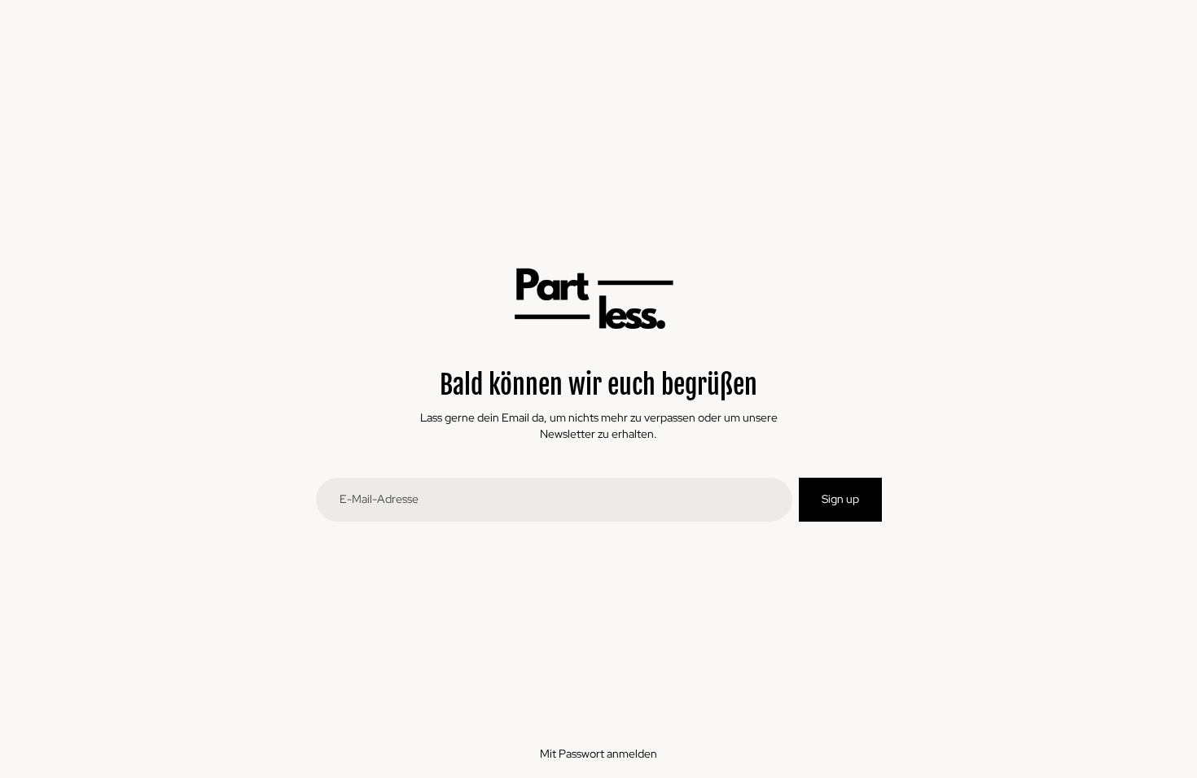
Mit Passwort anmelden (598, 753)
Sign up (840, 499)
